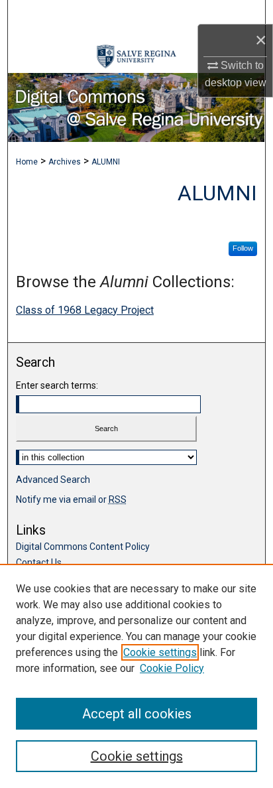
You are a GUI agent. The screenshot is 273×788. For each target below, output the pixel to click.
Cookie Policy (172, 668)
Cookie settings (160, 652)
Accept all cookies (136, 714)
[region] (136, 676)
